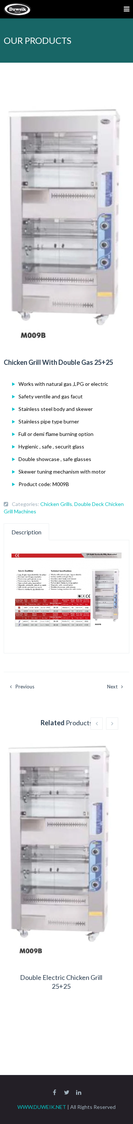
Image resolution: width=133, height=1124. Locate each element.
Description (26, 531)
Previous (25, 687)
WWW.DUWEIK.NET (41, 1107)
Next (112, 687)
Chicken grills (56, 504)
